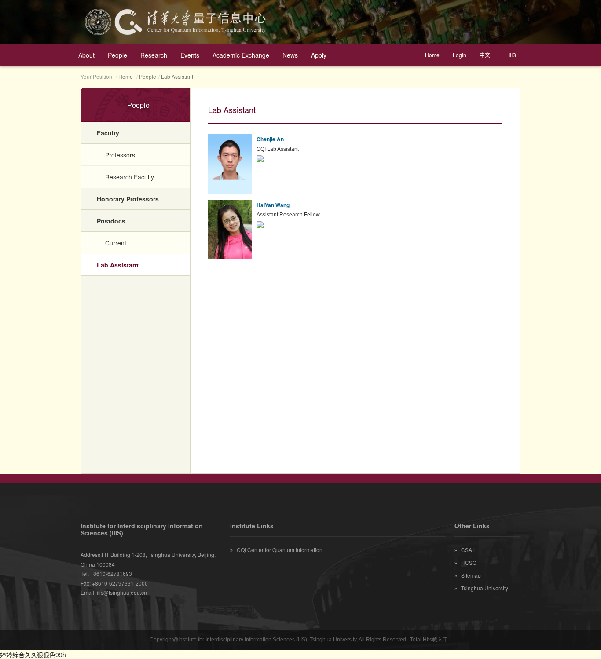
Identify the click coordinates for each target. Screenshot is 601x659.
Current (115, 242)
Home (432, 55)
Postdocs (111, 220)
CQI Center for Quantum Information (276, 549)
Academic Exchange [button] (241, 55)
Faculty (108, 132)
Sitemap (467, 575)
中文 (485, 55)
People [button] (117, 55)
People (147, 76)
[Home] (300, 22)
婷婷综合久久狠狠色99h (33, 654)
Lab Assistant (177, 76)
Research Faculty (129, 176)
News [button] (290, 55)
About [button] (86, 55)
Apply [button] (318, 55)
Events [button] (189, 55)
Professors (120, 154)
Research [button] (153, 55)
